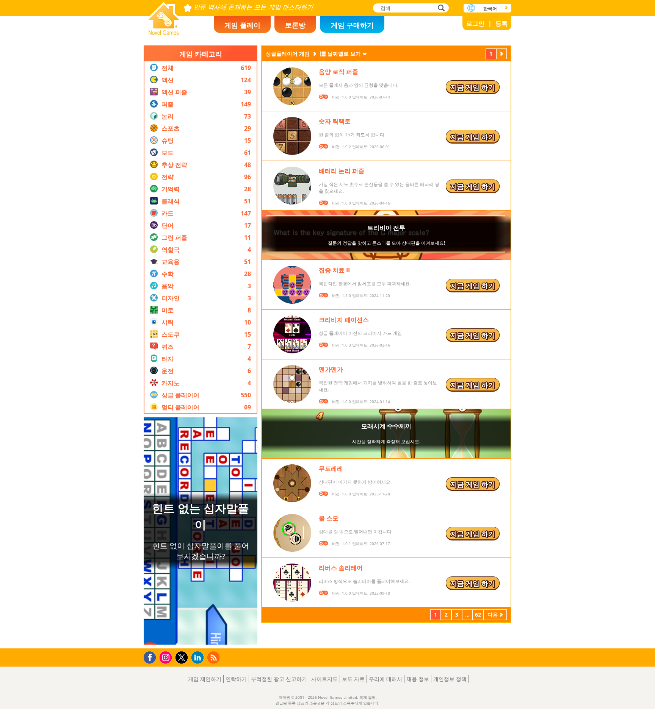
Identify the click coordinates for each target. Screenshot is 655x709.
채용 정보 (417, 678)
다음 (501, 54)
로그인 (475, 23)
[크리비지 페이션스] (292, 334)
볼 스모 (328, 518)
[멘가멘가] (292, 384)
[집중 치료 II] (292, 285)
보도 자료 (353, 678)
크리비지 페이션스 (344, 319)
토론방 (295, 25)
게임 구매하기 (352, 25)
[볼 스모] (292, 533)
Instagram (167, 657)
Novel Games (164, 16)
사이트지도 (324, 678)
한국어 (490, 8)
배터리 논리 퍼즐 (341, 171)
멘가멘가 (331, 369)
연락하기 (236, 678)
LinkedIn (199, 657)
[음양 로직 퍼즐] (292, 86)
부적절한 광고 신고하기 (279, 678)
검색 (440, 8)
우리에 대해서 (385, 678)
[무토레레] (292, 483)
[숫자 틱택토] (292, 136)
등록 (501, 23)
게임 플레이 (242, 25)
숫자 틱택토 (335, 121)
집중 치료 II (334, 270)
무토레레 (331, 468)
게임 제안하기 (204, 678)
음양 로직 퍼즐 (338, 71)
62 (478, 614)
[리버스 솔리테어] (292, 582)
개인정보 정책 (450, 678)
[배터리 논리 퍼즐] (292, 186)
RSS (214, 657)
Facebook (152, 656)
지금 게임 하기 (472, 87)
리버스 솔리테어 (341, 568)
